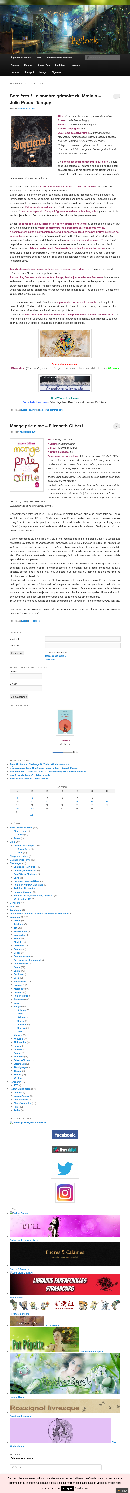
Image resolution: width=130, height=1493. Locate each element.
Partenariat (15, 1081)
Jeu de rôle (15, 909)
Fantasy (18, 984)
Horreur (18, 992)
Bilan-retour (20, 831)
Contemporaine (22, 956)
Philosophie (20, 1042)
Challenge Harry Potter (25, 866)
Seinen (21, 1017)
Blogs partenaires (19, 856)
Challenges (15, 863)
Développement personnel (27, 960)
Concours (15, 902)
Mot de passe (16, 645)
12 (47, 801)
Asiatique (19, 924)
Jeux (19, 852)
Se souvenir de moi (58, 652)
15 (92, 801)
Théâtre (17, 1070)
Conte (17, 952)
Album (17, 920)
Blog (12, 841)
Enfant (17, 970)
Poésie (17, 1045)
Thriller (17, 1074)
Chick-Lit (18, 942)
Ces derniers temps (24, 845)
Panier (17, 838)
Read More (81, 1488)
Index (13, 906)
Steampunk (20, 1063)
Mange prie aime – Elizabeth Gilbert (46, 425)
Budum (24, 1213)
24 (17, 808)
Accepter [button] (67, 1488)
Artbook (21, 1010)
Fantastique (20, 981)
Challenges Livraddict (25, 870)
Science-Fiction (22, 1060)
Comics (18, 949)
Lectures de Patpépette (91, 1351)
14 (77, 801)
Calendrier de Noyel (20, 859)
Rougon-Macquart (23, 891)
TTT (16, 1085)
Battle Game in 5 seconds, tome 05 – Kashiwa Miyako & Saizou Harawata (48, 771)
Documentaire (21, 963)
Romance (19, 1056)
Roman (17, 1053)
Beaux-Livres (20, 931)
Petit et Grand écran (20, 1088)
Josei (20, 1013)
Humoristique (21, 995)
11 (32, 801)
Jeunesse (19, 999)
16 (107, 801)
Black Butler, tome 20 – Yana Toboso (29, 778)
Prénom (13, 671)
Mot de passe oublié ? (55, 655)
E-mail (13, 683)
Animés (18, 1092)
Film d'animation (22, 1103)
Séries (17, 1110)
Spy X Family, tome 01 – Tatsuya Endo (30, 774)
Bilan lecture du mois (21, 827)
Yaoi (19, 1031)
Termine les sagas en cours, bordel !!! (33, 895)
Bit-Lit (17, 938)
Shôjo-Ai (22, 1024)
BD (15, 927)
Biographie (19, 934)
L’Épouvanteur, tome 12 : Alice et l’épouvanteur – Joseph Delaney (44, 767)
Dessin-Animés (21, 1095)
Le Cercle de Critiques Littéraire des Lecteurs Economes (39, 913)
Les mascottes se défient (27, 881)
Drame (17, 967)
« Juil (30, 814)
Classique (19, 945)
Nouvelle (18, 1038)
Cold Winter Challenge (25, 874)
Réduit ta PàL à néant (25, 888)
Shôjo (20, 1020)
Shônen (21, 1028)
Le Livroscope (51, 1325)
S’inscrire (50, 659)
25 (32, 808)
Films (17, 1106)
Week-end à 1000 (22, 899)
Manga (17, 1006)
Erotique (18, 974)
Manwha (18, 1035)
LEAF (16, 877)
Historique (33, 409)
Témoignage (20, 1067)
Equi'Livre (29, 1272)
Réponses (34, 620)
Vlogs (20, 834)
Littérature (15, 917)
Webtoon (18, 1078)
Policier (18, 1049)
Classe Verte (23, 849)
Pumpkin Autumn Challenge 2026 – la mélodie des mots (39, 764)
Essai (24, 409)
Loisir (17, 1002)
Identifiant (14, 638)
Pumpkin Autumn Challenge (28, 884)
